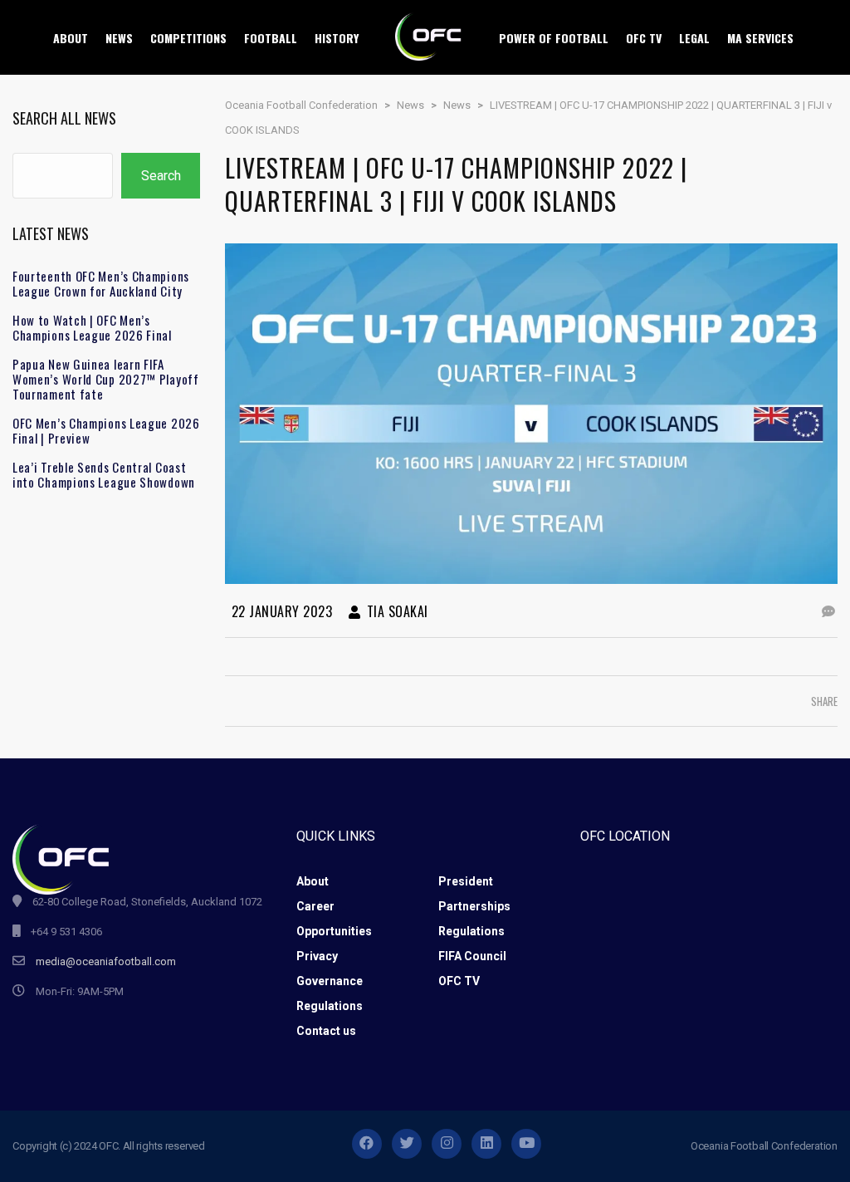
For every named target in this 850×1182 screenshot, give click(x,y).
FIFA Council (472, 956)
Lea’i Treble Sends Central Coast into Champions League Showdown (103, 474)
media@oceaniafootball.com (106, 961)
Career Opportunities (334, 919)
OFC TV (459, 981)
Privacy (317, 956)
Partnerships (474, 906)
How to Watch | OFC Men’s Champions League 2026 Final (92, 327)
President (465, 881)
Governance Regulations (329, 993)
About (312, 881)
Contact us (326, 1030)
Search (161, 176)
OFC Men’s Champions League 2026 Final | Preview (106, 430)
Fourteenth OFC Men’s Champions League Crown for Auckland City (100, 283)
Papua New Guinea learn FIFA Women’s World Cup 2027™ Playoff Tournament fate (105, 378)
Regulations (471, 931)
